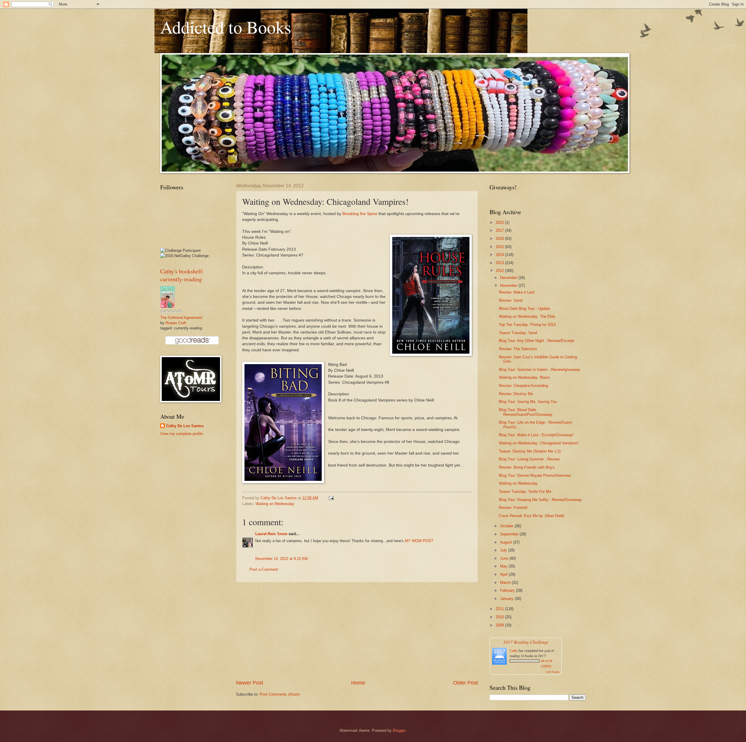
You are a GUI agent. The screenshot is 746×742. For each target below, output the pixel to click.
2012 (500, 270)
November (509, 285)
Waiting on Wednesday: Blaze (524, 377)
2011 (500, 609)
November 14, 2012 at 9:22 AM (281, 558)
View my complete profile (181, 434)
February (508, 590)
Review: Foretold (513, 507)
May (504, 566)
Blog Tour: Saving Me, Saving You (528, 401)
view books (552, 672)
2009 (500, 625)
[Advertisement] (357, 631)
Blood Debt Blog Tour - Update (524, 308)
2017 (500, 230)
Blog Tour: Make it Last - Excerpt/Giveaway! (536, 435)
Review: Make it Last (516, 292)
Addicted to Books (225, 27)
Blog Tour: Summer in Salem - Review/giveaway (539, 369)
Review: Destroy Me (516, 394)
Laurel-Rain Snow (271, 534)
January (507, 598)
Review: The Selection (518, 349)
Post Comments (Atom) (280, 694)
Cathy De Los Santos (185, 426)
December (509, 277)
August (506, 542)
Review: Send (510, 300)
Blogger (399, 730)
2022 (500, 222)
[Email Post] (331, 498)
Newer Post (249, 683)
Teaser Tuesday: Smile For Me (525, 491)
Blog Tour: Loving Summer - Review (529, 459)
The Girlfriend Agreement (181, 317)
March (506, 582)
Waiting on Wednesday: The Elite (527, 316)
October (507, 526)
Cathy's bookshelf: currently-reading (182, 275)
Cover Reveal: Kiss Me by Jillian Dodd (531, 516)
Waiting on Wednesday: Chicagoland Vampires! (539, 443)
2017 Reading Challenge (525, 642)
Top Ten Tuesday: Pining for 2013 (527, 324)
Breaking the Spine (359, 214)
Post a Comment (263, 569)
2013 (500, 263)
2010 (500, 617)
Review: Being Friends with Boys (527, 467)
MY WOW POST (419, 541)
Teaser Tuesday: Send (518, 333)
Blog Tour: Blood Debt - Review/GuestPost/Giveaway (526, 412)
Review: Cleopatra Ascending (523, 385)
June (504, 558)
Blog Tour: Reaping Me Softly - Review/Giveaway (540, 499)
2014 (500, 254)
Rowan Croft (176, 323)
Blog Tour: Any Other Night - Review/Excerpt (536, 340)
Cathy (514, 650)
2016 (500, 238)
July (504, 550)
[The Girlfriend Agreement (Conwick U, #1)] (167, 306)
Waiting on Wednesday (275, 504)
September (510, 534)
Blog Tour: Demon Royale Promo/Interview (535, 475)
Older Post (465, 683)
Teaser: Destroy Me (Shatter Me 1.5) (530, 451)
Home (358, 683)
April (504, 574)
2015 (500, 247)
